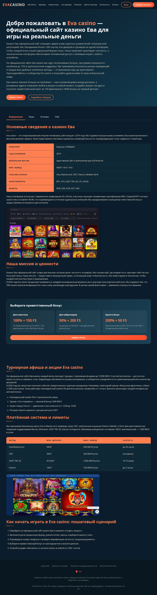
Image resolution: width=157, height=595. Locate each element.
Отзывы (44, 116)
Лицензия (45, 566)
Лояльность (104, 4)
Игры (31, 116)
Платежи (78, 4)
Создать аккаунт (143, 5)
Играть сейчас (16, 97)
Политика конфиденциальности (83, 566)
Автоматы (32, 4)
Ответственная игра (107, 566)
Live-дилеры (66, 4)
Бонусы (115, 4)
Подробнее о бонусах (41, 97)
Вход (126, 5)
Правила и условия (60, 566)
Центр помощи (90, 4)
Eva (14, 4)
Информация (16, 116)
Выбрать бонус (78, 337)
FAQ (57, 116)
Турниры (42, 4)
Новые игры (53, 4)
